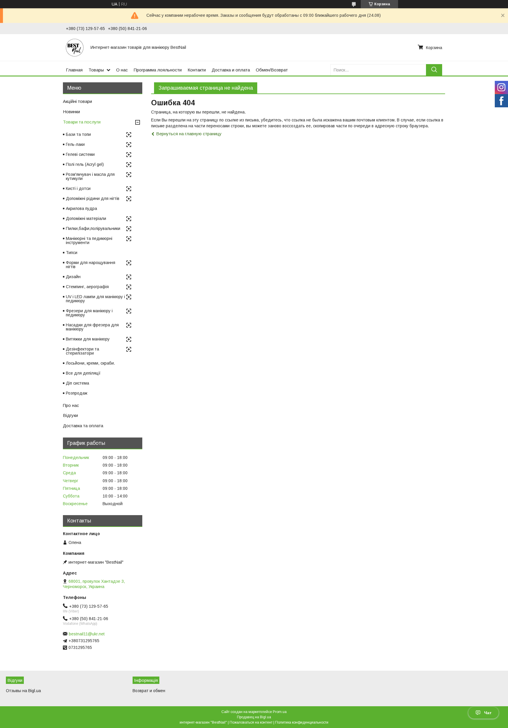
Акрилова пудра (81, 208)
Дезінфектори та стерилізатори (82, 351)
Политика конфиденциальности (301, 722)
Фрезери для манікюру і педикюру (89, 312)
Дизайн (73, 276)
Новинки (71, 111)
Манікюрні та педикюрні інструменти (89, 240)
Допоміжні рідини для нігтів (92, 198)
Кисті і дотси (78, 188)
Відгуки (70, 415)
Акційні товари (77, 101)
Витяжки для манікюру (88, 339)
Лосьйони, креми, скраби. (90, 363)
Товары (96, 69)
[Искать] (434, 70)
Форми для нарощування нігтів (90, 264)
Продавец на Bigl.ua (254, 717)
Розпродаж (76, 393)
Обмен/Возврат (272, 69)
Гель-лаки (75, 144)
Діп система (77, 383)
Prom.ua (280, 712)
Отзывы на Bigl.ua (23, 690)
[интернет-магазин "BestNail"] (74, 47)
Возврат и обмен (149, 690)
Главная (74, 69)
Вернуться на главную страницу (189, 133)
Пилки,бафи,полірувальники (93, 228)
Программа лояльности (158, 69)
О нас (122, 69)
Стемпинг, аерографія (87, 286)
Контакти (197, 69)
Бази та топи (78, 134)
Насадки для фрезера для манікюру (92, 327)
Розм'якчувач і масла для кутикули (90, 176)
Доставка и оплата (231, 69)
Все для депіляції (83, 373)
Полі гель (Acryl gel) (85, 164)
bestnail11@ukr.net (87, 634)
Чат (488, 712)
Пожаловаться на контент (251, 722)
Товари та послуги (82, 121)
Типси (71, 252)
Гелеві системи (80, 154)
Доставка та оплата (83, 425)
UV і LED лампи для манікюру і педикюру (95, 298)
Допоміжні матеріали (86, 218)
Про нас (71, 405)
